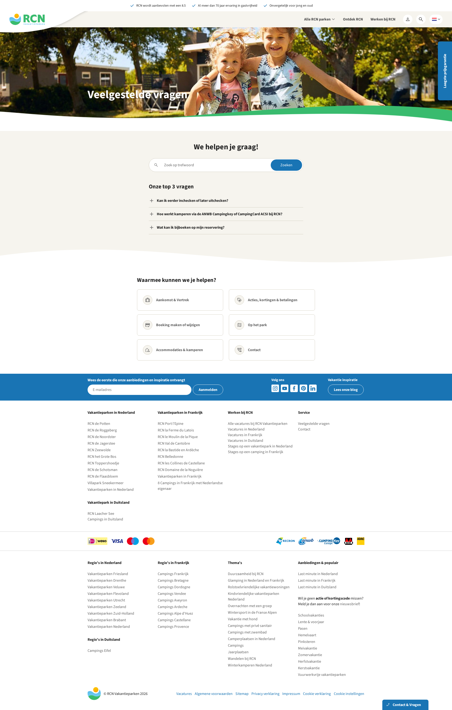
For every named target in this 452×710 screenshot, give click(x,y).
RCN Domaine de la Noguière (180, 469)
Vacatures (184, 693)
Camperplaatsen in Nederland (251, 638)
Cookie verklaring (317, 693)
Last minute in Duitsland (317, 587)
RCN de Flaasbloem (103, 476)
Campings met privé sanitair (250, 625)
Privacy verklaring (265, 693)
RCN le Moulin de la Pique (178, 436)
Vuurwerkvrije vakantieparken (322, 674)
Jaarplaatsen (238, 652)
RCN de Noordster (102, 436)
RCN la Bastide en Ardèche (178, 450)
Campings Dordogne (174, 587)
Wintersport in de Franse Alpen (252, 612)
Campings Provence (173, 626)
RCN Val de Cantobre (174, 443)
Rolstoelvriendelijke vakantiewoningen (259, 587)
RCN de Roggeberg (102, 430)
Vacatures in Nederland (246, 429)
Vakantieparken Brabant (107, 620)
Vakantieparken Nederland (109, 626)
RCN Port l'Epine (170, 423)
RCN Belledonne (170, 456)
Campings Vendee (172, 593)
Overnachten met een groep (250, 606)
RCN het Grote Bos (102, 456)
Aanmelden (208, 389)
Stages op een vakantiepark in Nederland (260, 446)
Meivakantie (307, 648)
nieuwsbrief (349, 604)
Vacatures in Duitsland (245, 440)
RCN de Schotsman (102, 469)
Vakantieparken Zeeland (107, 606)
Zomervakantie (310, 654)
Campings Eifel (99, 650)
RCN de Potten (99, 423)
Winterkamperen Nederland (250, 665)
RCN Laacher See (101, 513)
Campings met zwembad (247, 632)
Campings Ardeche (172, 606)
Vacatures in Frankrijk (245, 435)
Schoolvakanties (311, 615)
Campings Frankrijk (173, 573)
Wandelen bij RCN (242, 658)
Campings (236, 645)
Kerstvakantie (309, 668)
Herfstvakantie (309, 661)
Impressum (291, 693)
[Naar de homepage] (27, 19)
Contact (304, 429)
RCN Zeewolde (99, 450)
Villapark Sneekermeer (106, 483)
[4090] (303, 388)
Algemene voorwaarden (214, 693)
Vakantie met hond (243, 619)
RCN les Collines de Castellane (181, 463)
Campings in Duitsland (105, 519)
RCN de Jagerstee (101, 443)
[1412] (284, 388)
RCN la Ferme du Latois (176, 430)
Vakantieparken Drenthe (107, 580)
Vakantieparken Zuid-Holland (111, 613)
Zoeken (286, 165)
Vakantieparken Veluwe (106, 587)
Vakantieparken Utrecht (106, 600)
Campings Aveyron (172, 600)
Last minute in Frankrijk (316, 580)
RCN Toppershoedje (103, 463)
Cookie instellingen (349, 693)
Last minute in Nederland (318, 573)
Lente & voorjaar (311, 622)
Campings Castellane (174, 620)
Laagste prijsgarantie (445, 71)
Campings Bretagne (173, 580)
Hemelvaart (307, 635)
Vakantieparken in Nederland (111, 489)
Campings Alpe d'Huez (175, 613)
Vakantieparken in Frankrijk (180, 476)
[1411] (294, 388)
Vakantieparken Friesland (108, 573)
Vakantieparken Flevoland (108, 593)
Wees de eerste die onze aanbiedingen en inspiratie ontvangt (136, 380)
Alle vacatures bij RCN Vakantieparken (257, 423)
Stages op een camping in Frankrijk (255, 451)
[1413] (275, 388)
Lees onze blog (346, 389)
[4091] (313, 388)
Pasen (302, 628)
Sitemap (242, 693)
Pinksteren (306, 641)
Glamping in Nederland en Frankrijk (256, 580)
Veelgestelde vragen (314, 423)
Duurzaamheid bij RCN (245, 573)
